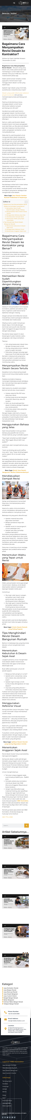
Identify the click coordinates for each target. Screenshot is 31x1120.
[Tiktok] (15, 1117)
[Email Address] (5, 1019)
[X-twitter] (5, 1117)
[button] (14, 2)
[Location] (5, 1028)
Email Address (13, 1018)
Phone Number (13, 1011)
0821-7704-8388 (7, 817)
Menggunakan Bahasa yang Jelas (16, 215)
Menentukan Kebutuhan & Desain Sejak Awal (16, 226)
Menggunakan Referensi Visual (15, 229)
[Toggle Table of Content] (25, 202)
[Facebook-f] (3, 1117)
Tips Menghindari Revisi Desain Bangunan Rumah (13, 223)
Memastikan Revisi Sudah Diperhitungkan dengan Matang (15, 209)
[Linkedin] (12, 1117)
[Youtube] (7, 1117)
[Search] (26, 826)
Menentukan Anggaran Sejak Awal (16, 231)
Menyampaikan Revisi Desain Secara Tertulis (17, 212)
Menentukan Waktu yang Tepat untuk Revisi (15, 219)
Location (11, 1025)
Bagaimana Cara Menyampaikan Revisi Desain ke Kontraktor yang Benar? (15, 205)
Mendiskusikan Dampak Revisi (15, 216)
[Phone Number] (5, 1012)
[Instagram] (10, 1117)
